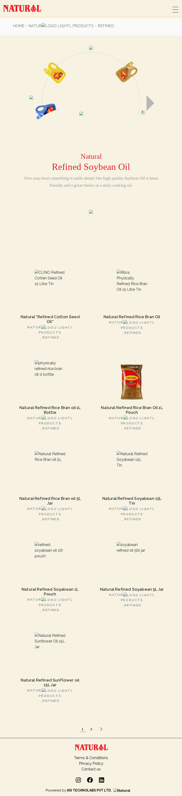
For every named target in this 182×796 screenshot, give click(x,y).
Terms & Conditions (91, 758)
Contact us (91, 769)
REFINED (50, 337)
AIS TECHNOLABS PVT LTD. (89, 790)
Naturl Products (61, 26)
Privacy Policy (91, 763)
